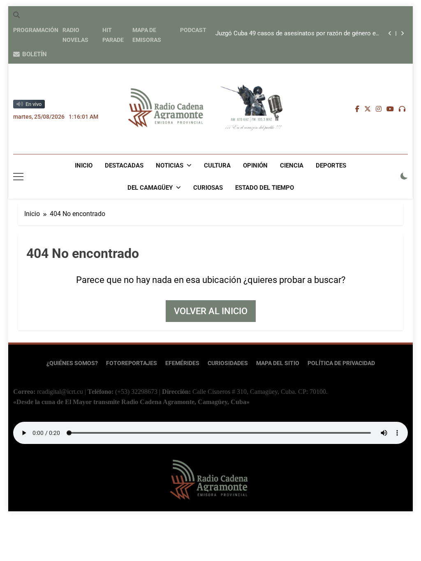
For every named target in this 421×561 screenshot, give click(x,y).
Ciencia (291, 165)
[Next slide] (402, 33)
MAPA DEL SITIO (277, 363)
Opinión (255, 165)
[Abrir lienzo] (18, 177)
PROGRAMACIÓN (35, 30)
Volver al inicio (211, 311)
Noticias (169, 165)
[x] (367, 109)
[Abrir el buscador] (16, 14)
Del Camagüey (150, 187)
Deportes (331, 165)
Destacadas (124, 165)
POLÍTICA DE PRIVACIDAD (341, 363)
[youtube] (390, 109)
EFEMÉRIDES (182, 363)
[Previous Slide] (390, 33)
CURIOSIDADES (228, 363)
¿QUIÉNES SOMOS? (72, 363)
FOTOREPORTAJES (131, 363)
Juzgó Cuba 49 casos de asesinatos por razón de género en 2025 (297, 33)
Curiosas (208, 187)
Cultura (217, 165)
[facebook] (357, 109)
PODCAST (193, 30)
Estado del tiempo (264, 187)
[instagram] (378, 109)
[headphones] (402, 109)
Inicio (84, 165)
